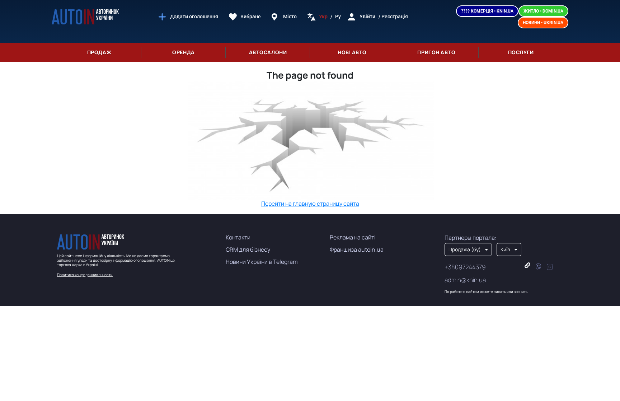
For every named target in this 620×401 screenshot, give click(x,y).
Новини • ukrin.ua (543, 22)
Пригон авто (436, 52)
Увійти (367, 16)
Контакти (238, 237)
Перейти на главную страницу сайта (310, 204)
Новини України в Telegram (262, 262)
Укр (323, 16)
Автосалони (268, 52)
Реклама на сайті (353, 237)
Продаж (99, 52)
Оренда (183, 52)
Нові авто (352, 52)
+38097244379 (465, 267)
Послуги (521, 52)
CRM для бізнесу (248, 249)
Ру (338, 16)
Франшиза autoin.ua (357, 249)
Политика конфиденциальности (85, 274)
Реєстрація (394, 16)
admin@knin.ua (465, 280)
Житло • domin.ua (543, 11)
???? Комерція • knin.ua (487, 11)
